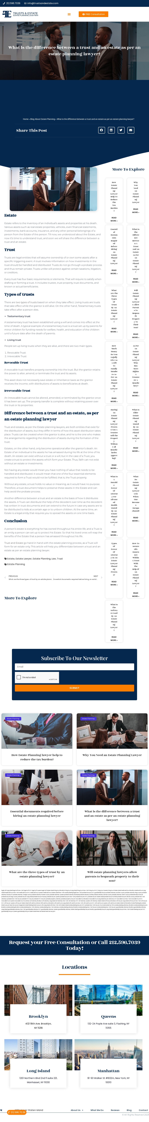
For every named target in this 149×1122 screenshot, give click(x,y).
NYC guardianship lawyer (99, 892)
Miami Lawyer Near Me (7, 905)
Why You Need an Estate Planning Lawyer (135, 192)
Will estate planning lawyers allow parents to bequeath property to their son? (135, 309)
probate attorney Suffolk (86, 894)
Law (54, 558)
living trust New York (83, 890)
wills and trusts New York (76, 903)
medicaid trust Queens (36, 892)
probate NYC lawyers (40, 899)
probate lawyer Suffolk (110, 897)
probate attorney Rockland (71, 894)
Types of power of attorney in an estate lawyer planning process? (114, 559)
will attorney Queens (84, 901)
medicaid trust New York (12, 892)
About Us (75, 1110)
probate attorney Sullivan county (102, 894)
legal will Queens (36, 890)
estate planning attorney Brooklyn (69, 907)
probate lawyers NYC (81, 897)
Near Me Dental (41, 911)
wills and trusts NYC (88, 903)
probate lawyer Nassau (39, 897)
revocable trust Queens (8, 901)
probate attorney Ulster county (120, 894)
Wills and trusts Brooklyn (47, 903)
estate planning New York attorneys (49, 907)
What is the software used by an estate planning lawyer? (114, 617)
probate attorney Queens (57, 894)
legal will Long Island (7, 890)
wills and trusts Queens (101, 903)
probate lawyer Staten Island (96, 897)
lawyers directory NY (110, 899)
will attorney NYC (73, 901)
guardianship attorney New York (17, 909)
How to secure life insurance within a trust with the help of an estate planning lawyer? (135, 565)
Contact (143, 1110)
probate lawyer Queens (53, 897)
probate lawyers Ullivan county (125, 897)
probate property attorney (53, 899)
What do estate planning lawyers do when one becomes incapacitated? (135, 493)
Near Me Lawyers (50, 911)
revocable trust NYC (136, 899)
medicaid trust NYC (24, 892)
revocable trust (19, 901)
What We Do (97, 1110)
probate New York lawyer (14, 899)
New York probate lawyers (83, 892)
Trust (60, 558)
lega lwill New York (18, 890)
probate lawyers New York (67, 897)
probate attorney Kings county (133, 892)
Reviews (115, 1110)
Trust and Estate (13, 543)
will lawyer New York (135, 901)
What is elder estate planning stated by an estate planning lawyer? (135, 425)
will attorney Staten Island (97, 901)
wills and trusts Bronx (34, 903)
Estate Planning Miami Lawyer (33, 905)
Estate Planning (41, 558)
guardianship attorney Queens (49, 909)
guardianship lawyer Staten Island (27, 911)
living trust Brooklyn (59, 890)
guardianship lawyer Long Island (103, 909)
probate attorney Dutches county (115, 892)
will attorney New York (62, 901)
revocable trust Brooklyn (82, 899)
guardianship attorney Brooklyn (124, 907)
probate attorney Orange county (22, 894)
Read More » (114, 219)
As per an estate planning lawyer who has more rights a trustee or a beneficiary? (135, 365)
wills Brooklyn (127, 903)
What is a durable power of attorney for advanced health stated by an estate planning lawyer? (114, 501)
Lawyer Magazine (19, 905)
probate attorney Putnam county (40, 894)
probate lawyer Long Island (25, 897)
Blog (129, 1110)
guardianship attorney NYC (33, 909)
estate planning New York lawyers (106, 907)
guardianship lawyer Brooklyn (86, 909)
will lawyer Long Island (122, 901)
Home (25, 119)
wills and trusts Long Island (61, 903)
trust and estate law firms (107, 905)
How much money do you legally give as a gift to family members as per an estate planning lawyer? (114, 368)
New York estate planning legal (67, 892)
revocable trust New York (124, 899)
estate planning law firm (25, 15)
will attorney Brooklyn (36, 901)
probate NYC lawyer (27, 899)
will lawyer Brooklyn (110, 901)
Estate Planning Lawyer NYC (137, 909)
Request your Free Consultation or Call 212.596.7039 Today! (74, 945)
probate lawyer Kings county (9, 897)
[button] (69, 14)
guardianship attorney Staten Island (68, 909)
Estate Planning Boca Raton (138, 903)
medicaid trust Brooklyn (127, 890)
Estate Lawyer (24, 558)
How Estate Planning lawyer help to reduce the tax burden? (114, 196)
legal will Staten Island (48, 890)
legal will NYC (28, 890)
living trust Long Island (71, 890)
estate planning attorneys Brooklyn (124, 905)
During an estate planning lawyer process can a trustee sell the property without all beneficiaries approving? (114, 434)
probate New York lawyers (92, 905)
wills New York (54, 905)
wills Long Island (45, 905)
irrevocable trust (17, 397)
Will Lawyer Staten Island (29, 1110)
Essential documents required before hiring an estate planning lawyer (114, 246)
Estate (11, 558)
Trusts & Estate (25, 13)
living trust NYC (93, 890)
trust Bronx (27, 901)
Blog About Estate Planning (42, 119)
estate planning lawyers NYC (77, 905)
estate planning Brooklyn (13, 907)
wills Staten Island (63, 905)
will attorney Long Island (48, 901)
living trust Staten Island (114, 890)
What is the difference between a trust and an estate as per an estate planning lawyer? (135, 251)
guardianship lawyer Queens (9, 911)
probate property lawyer (68, 899)
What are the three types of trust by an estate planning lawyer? (114, 306)
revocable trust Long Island (96, 899)
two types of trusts (26, 302)
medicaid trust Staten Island (51, 892)
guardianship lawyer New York (121, 909)
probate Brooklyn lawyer (136, 894)
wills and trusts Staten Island (115, 903)
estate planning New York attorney (29, 907)
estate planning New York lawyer (87, 907)
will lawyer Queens (9, 903)
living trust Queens (103, 890)
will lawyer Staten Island (22, 903)
